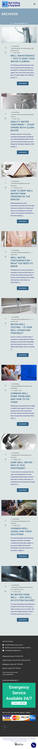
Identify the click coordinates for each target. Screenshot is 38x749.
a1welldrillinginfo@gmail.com (13, 650)
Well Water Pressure (25, 319)
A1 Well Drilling (15, 46)
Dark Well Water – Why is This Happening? (22, 465)
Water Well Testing (24, 114)
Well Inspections (23, 183)
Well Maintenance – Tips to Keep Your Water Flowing (23, 58)
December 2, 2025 (18, 188)
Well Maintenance (27, 48)
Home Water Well (15, 114)
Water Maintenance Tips (17, 48)
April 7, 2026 (17, 118)
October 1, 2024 (17, 390)
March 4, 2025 (14, 254)
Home (11, 23)
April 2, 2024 (17, 525)
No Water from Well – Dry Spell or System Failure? (23, 597)
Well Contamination (25, 252)
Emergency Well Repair (17, 386)
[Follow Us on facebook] (4, 727)
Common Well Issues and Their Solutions (21, 531)
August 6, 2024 (17, 459)
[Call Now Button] (33, 745)
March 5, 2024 (17, 591)
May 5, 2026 (17, 52)
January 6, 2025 (14, 321)
